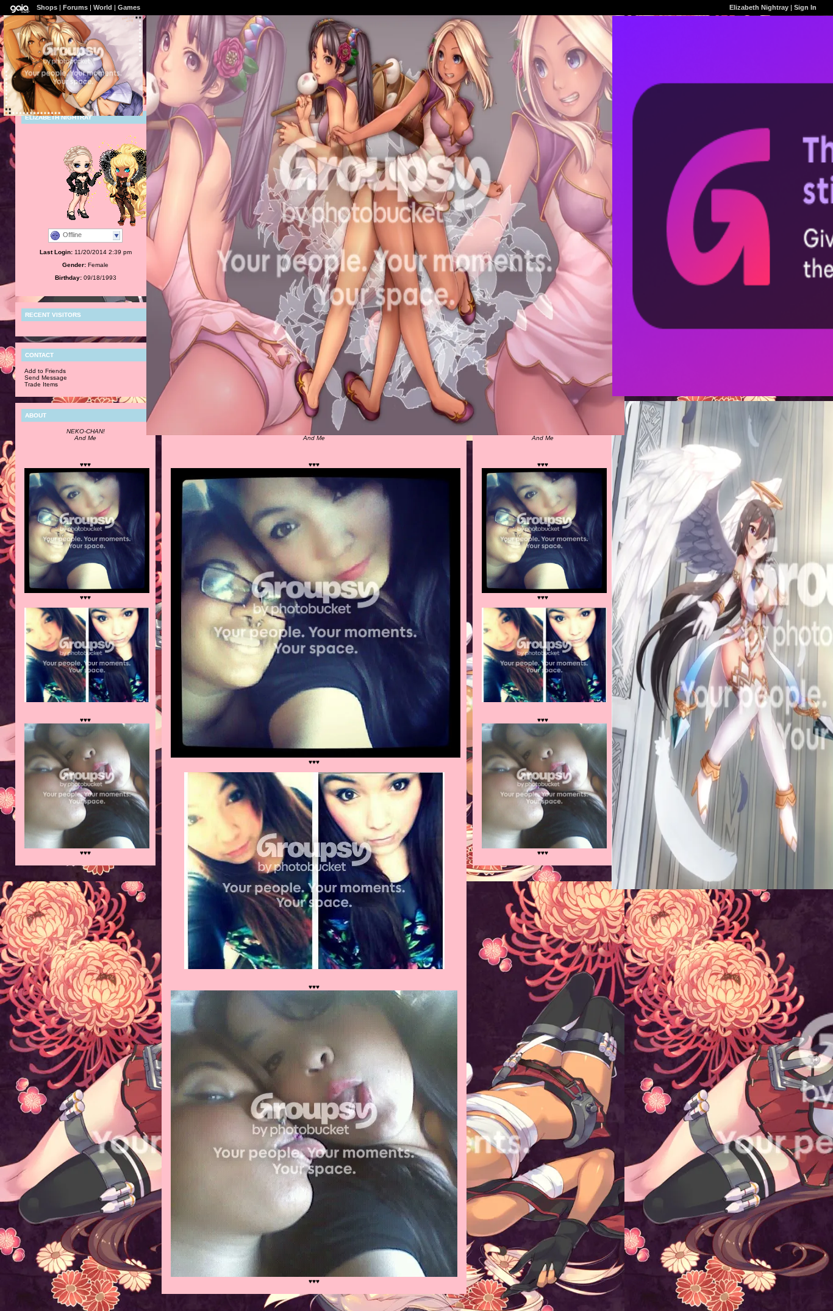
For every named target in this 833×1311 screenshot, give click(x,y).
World (102, 7)
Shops (47, 7)
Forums (75, 7)
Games (129, 7)
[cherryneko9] (119, 223)
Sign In (805, 7)
